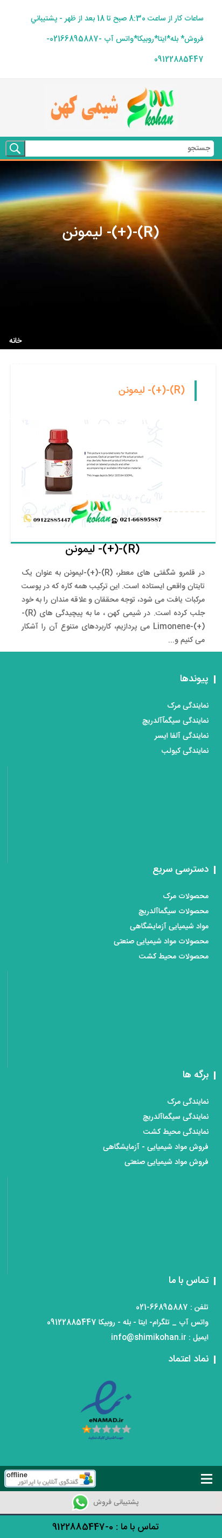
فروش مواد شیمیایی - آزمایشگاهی (156, 1147)
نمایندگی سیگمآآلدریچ (175, 721)
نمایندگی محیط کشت (176, 1132)
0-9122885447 (82, 1527)
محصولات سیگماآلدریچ (173, 911)
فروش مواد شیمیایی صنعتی (166, 1162)
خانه (15, 341)
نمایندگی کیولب (185, 751)
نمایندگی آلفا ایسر (182, 736)
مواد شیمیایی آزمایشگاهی (169, 926)
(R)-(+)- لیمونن (102, 550)
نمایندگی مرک (188, 706)
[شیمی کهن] (111, 108)
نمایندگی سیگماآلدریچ (176, 1117)
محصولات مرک (186, 896)
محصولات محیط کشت (174, 956)
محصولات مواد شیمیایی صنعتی (161, 941)
